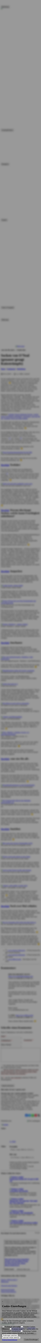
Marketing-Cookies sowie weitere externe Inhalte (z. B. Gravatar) (19, 1332)
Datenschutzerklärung (9, 1340)
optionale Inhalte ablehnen (11, 1337)
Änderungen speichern (10, 1335)
